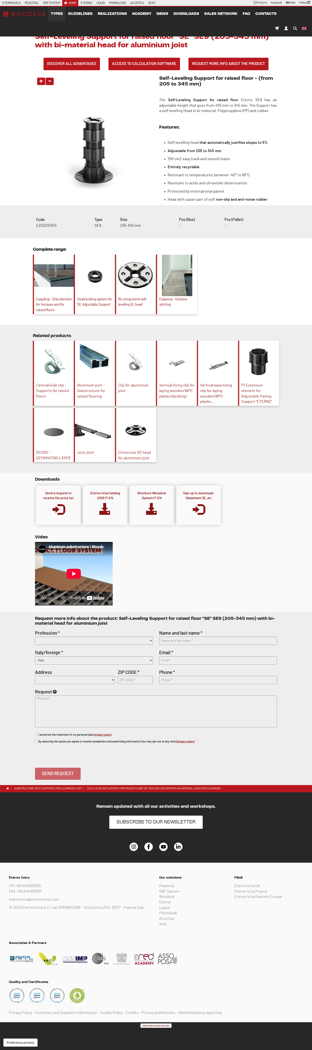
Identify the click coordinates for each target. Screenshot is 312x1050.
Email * (166, 652)
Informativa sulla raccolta (156, 1025)
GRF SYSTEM (51, 3)
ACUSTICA (137, 3)
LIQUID (100, 3)
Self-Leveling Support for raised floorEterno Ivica (24, 14)
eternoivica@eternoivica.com (34, 900)
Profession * (47, 633)
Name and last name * (180, 633)
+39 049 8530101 (28, 886)
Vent (163, 924)
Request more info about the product (228, 64)
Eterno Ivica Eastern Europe (258, 897)
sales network (221, 14)
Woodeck (167, 897)
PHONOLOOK (117, 3)
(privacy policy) (103, 735)
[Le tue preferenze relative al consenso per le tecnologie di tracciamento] (20, 1043)
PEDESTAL (32, 3)
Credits (132, 1013)
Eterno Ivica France (250, 891)
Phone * (167, 672)
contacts (266, 14)
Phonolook (168, 913)
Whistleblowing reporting (200, 1013)
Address (43, 672)
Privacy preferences (158, 1013)
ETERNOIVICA (11, 3)
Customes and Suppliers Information (66, 1013)
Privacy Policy (20, 1013)
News (162, 14)
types (57, 14)
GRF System (169, 891)
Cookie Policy (111, 1013)
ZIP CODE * (128, 672)
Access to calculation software (144, 64)
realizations (112, 14)
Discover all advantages (71, 64)
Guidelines (80, 14)
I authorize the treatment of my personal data (75, 735)
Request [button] (43, 692)
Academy (141, 14)
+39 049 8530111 (28, 891)
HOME (72, 3)
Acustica (166, 919)
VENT (152, 3)
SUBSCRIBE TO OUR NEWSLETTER (156, 822)
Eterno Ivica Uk (247, 886)
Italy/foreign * (49, 652)
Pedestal (166, 886)
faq (246, 14)
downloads (186, 14)
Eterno (165, 902)
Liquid (164, 908)
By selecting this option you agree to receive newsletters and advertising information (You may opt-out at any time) (116, 741)
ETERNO (86, 3)
